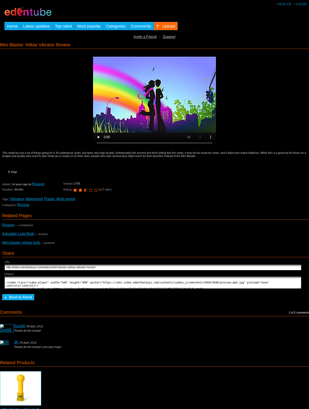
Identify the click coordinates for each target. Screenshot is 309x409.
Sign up (284, 4)
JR (16, 342)
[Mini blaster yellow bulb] (20, 388)
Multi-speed (65, 199)
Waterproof (34, 199)
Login (301, 4)
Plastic (49, 199)
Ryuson (38, 184)
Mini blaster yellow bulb (21, 243)
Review (23, 205)
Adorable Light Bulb (18, 234)
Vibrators (17, 199)
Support (169, 37)
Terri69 (19, 326)
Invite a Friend (145, 37)
